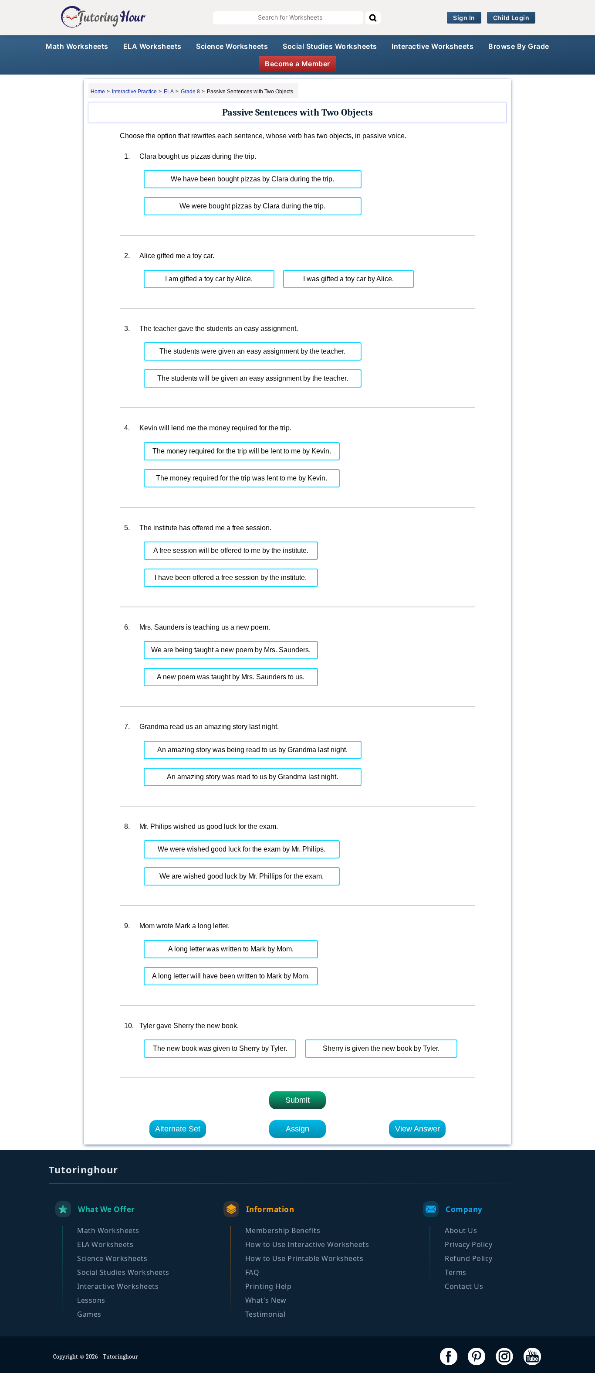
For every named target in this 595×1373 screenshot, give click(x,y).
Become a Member (297, 63)
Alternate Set (177, 1128)
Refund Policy (469, 1258)
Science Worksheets (232, 46)
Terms (456, 1272)
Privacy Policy (468, 1244)
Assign (297, 1128)
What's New (266, 1300)
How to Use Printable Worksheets (304, 1258)
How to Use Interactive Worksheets (307, 1244)
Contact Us (464, 1286)
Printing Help (268, 1286)
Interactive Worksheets (432, 46)
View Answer (417, 1128)
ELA (169, 92)
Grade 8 (190, 92)
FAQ (252, 1272)
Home (98, 92)
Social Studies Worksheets (330, 46)
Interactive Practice (134, 92)
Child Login (511, 17)
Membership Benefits (283, 1230)
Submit (297, 1100)
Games (89, 1314)
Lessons (91, 1300)
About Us (461, 1230)
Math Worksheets (77, 46)
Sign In (464, 17)
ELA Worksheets (152, 46)
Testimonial (265, 1314)
